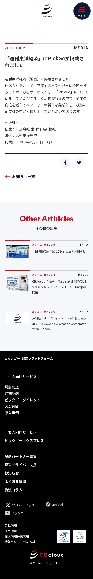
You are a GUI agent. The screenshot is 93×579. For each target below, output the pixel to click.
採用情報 (11, 530)
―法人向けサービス (21, 376)
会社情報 (11, 525)
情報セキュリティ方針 (20, 541)
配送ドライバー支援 (21, 464)
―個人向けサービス (21, 432)
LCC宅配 (11, 406)
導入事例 (12, 412)
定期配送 (12, 393)
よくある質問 (15, 481)
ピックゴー (33, 505)
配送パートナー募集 (21, 456)
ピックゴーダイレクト (22, 400)
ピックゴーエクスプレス (24, 440)
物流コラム (13, 490)
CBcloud (17, 505)
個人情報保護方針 (17, 536)
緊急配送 (12, 387)
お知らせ (12, 473)
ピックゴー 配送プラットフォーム (29, 358)
